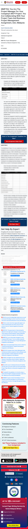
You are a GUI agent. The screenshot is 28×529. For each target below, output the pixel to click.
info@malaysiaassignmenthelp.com (14, 477)
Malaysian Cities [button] (13, 470)
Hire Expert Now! (14, 224)
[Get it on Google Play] (21, 461)
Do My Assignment (16, 239)
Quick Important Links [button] (13, 466)
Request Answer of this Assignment (14, 267)
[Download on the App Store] (7, 461)
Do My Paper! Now (12, 448)
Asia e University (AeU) (7, 28)
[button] (1, 2)
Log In (24, 2)
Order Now (18, 2)
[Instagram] (16, 479)
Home (1, 54)
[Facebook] (11, 479)
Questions (6, 54)
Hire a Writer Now (13, 525)
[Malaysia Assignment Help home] (9, 2)
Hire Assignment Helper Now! (14, 141)
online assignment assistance (17, 235)
